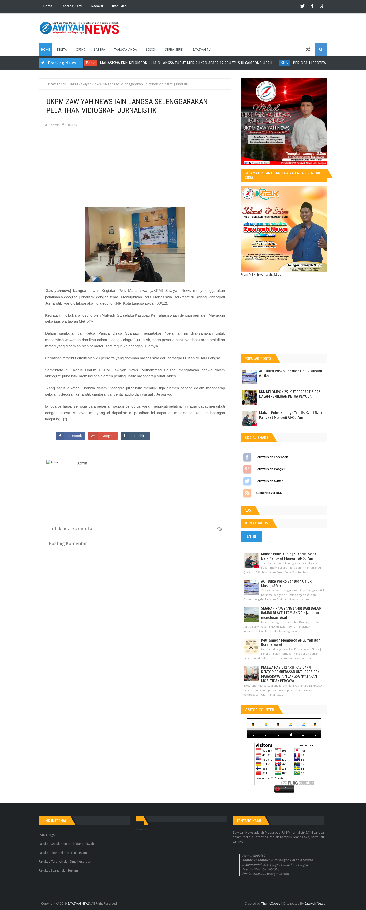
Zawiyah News (314, 903)
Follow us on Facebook (247, 457)
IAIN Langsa (47, 835)
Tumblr (139, 435)
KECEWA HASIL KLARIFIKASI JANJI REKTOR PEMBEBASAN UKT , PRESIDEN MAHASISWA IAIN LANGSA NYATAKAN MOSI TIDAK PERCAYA (290, 674)
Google (107, 435)
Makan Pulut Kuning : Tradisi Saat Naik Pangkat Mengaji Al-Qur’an (290, 415)
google (322, 6)
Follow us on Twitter (247, 481)
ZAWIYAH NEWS (78, 903)
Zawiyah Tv (201, 49)
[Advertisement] (135, 167)
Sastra (99, 49)
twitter (302, 6)
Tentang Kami (71, 6)
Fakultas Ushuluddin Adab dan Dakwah (66, 844)
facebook (312, 6)
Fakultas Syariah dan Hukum (58, 870)
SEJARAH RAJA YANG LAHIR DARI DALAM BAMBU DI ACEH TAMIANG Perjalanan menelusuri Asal (291, 613)
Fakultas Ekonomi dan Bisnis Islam (63, 853)
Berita (62, 49)
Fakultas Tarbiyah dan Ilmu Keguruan (65, 861)
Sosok (151, 49)
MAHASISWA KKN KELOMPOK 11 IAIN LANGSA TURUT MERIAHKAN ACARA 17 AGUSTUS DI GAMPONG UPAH (164, 63)
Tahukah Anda (125, 49)
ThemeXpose (270, 903)
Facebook (74, 435)
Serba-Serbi (174, 49)
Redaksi (97, 6)
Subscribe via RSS (247, 493)
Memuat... (143, 829)
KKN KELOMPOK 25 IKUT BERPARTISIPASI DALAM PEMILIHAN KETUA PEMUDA (290, 394)
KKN (263, 63)
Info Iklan (119, 6)
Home (47, 6)
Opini (80, 49)
